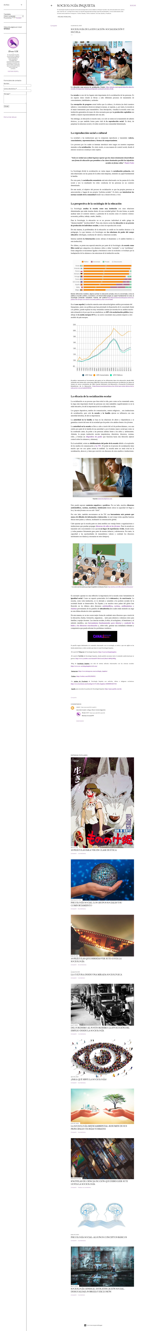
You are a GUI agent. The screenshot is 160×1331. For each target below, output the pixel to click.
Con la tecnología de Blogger (94, 1325)
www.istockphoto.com (105, 498)
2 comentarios (82, 1240)
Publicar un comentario (84, 1187)
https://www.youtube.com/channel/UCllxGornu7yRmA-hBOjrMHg (95, 658)
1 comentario (81, 978)
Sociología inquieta (76, 5)
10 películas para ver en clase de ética (94, 850)
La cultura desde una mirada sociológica (96, 974)
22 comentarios (82, 964)
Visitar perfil (13, 71)
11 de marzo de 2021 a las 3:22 (97, 713)
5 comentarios (81, 1082)
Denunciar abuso (10, 117)
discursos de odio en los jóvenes (108, 526)
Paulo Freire (129, 163)
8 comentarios (82, 908)
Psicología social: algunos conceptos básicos (99, 1237)
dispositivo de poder (94, 437)
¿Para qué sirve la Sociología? (89, 1079)
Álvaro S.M (85, 713)
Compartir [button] (53, 26)
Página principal (64, 17)
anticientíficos (107, 606)
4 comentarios (82, 853)
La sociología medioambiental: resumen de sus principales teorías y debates (99, 1127)
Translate (18, 18)
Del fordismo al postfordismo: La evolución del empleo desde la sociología (100, 1029)
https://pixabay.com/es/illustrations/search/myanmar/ (120, 587)
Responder (80, 721)
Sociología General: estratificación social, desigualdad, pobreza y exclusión (97, 1290)
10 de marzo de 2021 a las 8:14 (88, 707)
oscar (78, 707)
